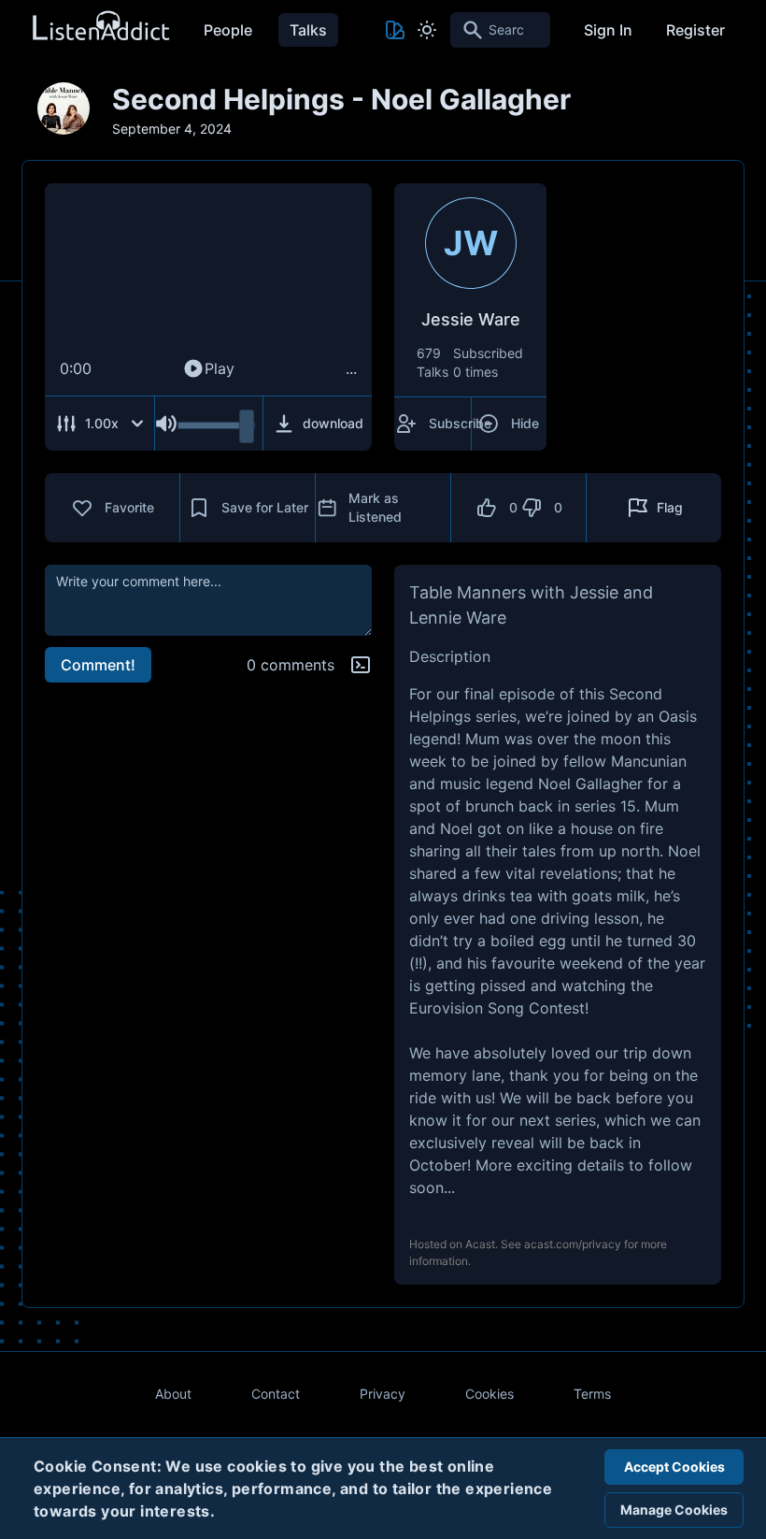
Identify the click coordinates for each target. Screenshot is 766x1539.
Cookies (489, 1394)
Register (695, 30)
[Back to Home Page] (100, 27)
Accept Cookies (674, 1466)
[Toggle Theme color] (395, 30)
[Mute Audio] (166, 423)
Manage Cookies (674, 1509)
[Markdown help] (360, 665)
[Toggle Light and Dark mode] (427, 30)
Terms (592, 1394)
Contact (275, 1394)
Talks (308, 30)
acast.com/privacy (572, 1244)
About (173, 1394)
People (228, 30)
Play (219, 368)
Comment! (98, 664)
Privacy (382, 1394)
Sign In (608, 30)
